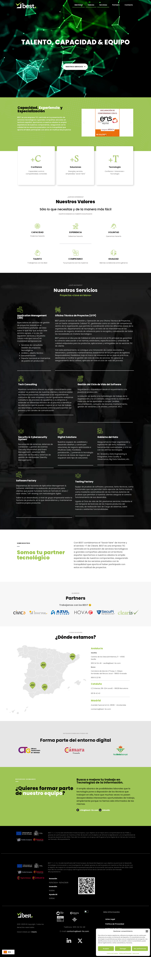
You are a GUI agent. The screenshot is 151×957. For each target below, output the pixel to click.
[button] (147, 931)
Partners (115, 5)
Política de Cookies (112, 953)
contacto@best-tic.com (101, 709)
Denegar (123, 949)
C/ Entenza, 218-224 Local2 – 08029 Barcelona (109, 688)
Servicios (103, 5)
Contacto (129, 5)
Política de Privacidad (125, 953)
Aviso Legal (136, 953)
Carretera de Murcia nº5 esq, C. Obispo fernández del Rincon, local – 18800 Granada (109, 672)
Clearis (34, 932)
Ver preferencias (140, 949)
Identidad (78, 5)
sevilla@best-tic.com (112, 663)
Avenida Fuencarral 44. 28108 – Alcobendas (108, 705)
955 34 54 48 (96, 663)
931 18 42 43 (95, 693)
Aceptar (106, 949)
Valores (91, 5)
